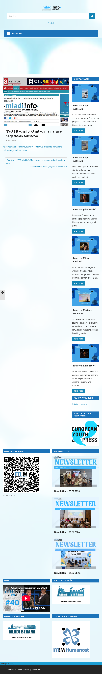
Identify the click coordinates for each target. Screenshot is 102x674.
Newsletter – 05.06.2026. (67, 573)
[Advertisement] (51, 56)
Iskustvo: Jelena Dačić (84, 209)
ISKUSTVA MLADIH (81, 79)
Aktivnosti (12, 141)
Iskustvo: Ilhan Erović (84, 365)
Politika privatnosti (80, 404)
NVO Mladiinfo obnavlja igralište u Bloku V (47, 166)
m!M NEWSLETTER (61, 451)
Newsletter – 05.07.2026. (67, 532)
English (51, 23)
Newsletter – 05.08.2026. (67, 491)
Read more (78, 131)
